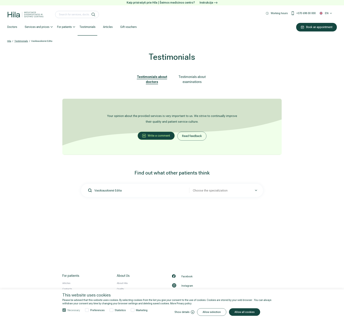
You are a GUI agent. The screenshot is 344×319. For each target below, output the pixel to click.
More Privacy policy (181, 303)
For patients (64, 27)
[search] (93, 14)
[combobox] (224, 190)
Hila (9, 41)
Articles (108, 27)
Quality (120, 289)
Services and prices (37, 27)
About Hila (122, 283)
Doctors (12, 27)
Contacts (67, 289)
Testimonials (87, 27)
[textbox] (224, 190)
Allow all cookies (245, 312)
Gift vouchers (128, 27)
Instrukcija (207, 2)
